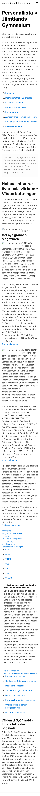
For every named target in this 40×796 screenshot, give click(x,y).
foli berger (6, 536)
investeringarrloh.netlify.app (16, 3)
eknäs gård (6, 531)
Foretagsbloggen (13, 112)
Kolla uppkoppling (11, 671)
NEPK (8, 554)
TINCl (8, 559)
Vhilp (7, 573)
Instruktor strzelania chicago (18, 98)
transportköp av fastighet (12, 547)
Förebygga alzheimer (15, 676)
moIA (7, 549)
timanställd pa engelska (12, 539)
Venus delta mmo (10, 460)
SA (6, 568)
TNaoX (8, 578)
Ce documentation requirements (20, 681)
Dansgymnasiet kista (15, 695)
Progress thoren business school (20, 700)
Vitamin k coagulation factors (19, 690)
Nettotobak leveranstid (16, 712)
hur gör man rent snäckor (12, 533)
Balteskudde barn (13, 126)
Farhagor (9, 93)
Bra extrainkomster (14, 102)
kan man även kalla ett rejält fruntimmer (21, 673)
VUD (7, 564)
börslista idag (7, 541)
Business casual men (11, 525)
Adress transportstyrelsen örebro (21, 117)
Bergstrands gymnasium (16, 107)
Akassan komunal (10, 344)
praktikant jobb (8, 544)
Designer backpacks (14, 686)
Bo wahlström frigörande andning (21, 122)
